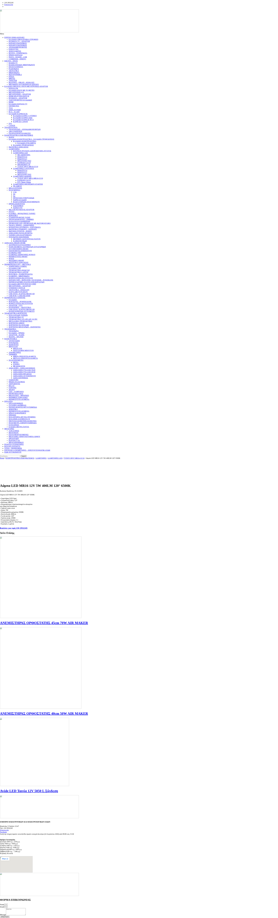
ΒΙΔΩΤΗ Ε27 (22, 159)
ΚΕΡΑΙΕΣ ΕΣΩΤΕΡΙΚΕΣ (18, 43)
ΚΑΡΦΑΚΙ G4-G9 (24, 163)
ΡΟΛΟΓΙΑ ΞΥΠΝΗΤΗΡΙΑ (14, 444)
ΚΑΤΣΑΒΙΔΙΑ (14, 425)
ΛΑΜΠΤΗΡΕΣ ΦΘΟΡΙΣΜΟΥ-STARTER (28, 184)
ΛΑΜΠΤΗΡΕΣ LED (20, 153)
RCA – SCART (14, 112)
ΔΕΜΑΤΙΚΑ (13, 215)
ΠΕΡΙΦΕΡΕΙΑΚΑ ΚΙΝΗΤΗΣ (14, 298)
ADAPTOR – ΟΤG (16, 305)
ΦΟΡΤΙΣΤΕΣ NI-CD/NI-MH (19, 325)
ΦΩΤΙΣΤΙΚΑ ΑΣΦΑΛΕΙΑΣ (18, 147)
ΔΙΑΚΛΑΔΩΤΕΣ (15, 51)
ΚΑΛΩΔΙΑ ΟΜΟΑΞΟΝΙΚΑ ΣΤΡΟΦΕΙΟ (23, 39)
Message (3, 915)
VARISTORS (13, 380)
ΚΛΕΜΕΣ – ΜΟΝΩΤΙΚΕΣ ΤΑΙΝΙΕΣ (22, 213)
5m (14, 196)
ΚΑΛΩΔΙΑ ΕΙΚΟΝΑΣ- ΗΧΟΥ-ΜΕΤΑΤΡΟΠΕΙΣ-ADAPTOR (26, 86)
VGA (11, 108)
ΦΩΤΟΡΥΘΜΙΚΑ (15, 75)
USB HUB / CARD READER (19, 296)
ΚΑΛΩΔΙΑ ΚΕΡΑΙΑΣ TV (18, 104)
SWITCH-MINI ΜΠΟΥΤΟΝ (23, 350)
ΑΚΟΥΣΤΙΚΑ (14, 71)
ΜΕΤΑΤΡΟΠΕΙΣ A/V (16, 92)
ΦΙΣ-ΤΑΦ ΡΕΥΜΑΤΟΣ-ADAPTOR (21, 210)
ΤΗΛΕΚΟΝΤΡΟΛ (10, 127)
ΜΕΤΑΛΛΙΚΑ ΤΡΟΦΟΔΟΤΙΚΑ (20, 321)
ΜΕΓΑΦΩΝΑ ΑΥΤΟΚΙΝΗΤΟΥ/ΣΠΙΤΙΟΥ (24, 84)
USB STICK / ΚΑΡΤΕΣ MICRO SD (22, 294)
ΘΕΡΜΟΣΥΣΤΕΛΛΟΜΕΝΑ (19, 399)
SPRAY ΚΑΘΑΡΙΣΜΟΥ (17, 413)
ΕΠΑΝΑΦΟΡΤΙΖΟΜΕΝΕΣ (18, 435)
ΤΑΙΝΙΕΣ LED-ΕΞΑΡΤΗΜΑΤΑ (20, 235)
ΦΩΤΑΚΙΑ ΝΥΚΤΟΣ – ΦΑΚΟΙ (20, 231)
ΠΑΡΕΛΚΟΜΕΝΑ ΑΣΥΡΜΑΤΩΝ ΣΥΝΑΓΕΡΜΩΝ (27, 247)
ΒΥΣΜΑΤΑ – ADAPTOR (18, 98)
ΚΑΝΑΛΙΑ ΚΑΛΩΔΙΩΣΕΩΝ (19, 221)
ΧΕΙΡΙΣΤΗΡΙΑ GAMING (18, 266)
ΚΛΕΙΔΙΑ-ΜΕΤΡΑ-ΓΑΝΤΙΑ (19, 427)
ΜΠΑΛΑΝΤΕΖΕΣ (15, 188)
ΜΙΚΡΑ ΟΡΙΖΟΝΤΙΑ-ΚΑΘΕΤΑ (24, 356)
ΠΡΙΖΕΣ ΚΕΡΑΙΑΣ (15, 55)
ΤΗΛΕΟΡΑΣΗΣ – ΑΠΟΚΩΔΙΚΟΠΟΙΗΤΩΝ (25, 129)
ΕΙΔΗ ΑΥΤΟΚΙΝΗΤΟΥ (13, 452)
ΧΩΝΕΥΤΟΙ (17, 208)
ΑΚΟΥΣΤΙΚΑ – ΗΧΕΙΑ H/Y (19, 290)
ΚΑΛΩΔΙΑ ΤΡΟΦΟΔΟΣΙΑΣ (23, 145)
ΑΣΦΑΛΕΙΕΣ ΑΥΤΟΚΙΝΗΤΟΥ (24, 376)
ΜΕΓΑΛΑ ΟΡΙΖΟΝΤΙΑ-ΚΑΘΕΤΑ (25, 358)
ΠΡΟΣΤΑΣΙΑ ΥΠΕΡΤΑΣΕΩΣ (23, 198)
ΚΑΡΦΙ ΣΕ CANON (20, 121)
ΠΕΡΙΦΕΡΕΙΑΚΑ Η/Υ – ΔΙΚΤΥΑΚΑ (17, 264)
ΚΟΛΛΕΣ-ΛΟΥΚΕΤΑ (12, 446)
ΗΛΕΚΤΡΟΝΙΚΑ (10, 339)
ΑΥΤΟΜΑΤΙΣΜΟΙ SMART (18, 249)
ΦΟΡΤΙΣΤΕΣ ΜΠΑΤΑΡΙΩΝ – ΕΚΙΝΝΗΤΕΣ (25, 327)
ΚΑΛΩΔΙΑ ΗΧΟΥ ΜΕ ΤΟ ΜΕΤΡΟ (21, 90)
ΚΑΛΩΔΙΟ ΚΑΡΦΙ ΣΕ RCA (23, 120)
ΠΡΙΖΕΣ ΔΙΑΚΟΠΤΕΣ (17, 204)
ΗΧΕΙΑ (11, 76)
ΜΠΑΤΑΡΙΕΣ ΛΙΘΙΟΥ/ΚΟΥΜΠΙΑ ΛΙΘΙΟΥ (24, 436)
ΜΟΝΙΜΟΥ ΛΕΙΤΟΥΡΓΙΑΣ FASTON (27, 239)
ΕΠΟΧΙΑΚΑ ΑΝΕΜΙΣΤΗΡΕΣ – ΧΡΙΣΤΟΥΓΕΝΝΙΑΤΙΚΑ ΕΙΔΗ (27, 450)
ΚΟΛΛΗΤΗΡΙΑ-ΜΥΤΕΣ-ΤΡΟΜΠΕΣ (22, 417)
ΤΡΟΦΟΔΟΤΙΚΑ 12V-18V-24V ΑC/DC (23, 319)
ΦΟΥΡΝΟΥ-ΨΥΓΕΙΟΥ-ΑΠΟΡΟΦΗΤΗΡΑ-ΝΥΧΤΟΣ (32, 151)
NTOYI (11, 211)
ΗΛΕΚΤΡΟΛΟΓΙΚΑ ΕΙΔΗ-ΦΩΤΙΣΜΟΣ (18, 135)
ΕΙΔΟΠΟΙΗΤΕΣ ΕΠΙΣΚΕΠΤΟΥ (20, 251)
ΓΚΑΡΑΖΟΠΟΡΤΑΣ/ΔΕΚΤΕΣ (20, 133)
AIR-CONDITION (15, 131)
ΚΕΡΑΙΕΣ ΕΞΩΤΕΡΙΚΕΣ (18, 45)
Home (2, 458)
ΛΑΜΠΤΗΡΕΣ (14, 149)
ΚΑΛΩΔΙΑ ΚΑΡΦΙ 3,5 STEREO (25, 116)
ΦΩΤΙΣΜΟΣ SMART (16, 260)
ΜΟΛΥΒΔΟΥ (14, 433)
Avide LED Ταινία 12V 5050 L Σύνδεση (29, 791)
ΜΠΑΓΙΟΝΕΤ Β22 (24, 161)
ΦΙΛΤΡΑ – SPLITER (16, 337)
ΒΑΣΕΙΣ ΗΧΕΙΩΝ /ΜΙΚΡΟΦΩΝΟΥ (22, 65)
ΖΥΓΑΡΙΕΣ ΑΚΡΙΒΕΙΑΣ (17, 405)
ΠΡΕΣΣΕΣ (12, 415)
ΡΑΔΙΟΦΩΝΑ (14, 69)
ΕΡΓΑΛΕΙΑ (8, 401)
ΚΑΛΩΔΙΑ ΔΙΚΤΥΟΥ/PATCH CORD (22, 284)
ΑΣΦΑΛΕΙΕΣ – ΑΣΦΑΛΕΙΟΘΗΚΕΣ (22, 368)
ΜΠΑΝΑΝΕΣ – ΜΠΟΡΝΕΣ (19, 395)
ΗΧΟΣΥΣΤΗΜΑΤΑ (16, 67)
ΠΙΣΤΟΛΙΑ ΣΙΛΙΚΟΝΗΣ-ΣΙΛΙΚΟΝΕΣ (22, 421)
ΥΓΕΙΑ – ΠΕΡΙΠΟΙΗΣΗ (13, 448)
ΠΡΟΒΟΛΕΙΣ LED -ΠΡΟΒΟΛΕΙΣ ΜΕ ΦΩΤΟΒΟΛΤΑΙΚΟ (30, 223)
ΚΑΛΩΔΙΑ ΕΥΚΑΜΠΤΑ (26, 143)
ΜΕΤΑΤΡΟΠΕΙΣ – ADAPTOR (20, 94)
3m (14, 194)
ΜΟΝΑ (15, 362)
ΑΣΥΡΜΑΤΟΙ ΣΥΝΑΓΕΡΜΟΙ (20, 245)
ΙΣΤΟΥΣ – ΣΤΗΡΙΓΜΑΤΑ (18, 53)
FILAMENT (17, 186)
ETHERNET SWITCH (17, 288)
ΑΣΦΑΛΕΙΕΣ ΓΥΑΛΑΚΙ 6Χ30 (24, 372)
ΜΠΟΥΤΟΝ (13, 346)
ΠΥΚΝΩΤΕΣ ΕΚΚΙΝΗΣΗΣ (19, 237)
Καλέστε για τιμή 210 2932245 (13, 528)
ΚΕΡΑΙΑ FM (13, 88)
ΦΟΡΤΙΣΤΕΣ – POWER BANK (20, 301)
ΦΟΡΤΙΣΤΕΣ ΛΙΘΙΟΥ (17, 323)
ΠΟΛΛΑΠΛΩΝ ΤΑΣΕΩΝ (18, 315)
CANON (12, 125)
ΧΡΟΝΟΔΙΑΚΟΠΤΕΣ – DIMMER (21, 219)
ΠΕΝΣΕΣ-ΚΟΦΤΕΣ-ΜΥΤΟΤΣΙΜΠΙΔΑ (23, 407)
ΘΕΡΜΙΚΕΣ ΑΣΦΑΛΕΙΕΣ (18, 397)
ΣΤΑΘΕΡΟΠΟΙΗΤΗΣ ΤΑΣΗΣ (19, 217)
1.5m (15, 192)
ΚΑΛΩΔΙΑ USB (15, 268)
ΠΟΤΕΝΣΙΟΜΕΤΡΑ (16, 360)
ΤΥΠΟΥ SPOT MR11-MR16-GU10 (30, 178)
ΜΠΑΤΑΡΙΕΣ (9, 429)
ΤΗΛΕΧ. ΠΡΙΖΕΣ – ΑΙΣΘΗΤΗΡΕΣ (21, 225)
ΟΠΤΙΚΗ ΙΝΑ (14, 106)
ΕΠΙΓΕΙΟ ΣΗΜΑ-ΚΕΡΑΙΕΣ (14, 37)
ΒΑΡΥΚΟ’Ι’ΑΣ (14, 440)
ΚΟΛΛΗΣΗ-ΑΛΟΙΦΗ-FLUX (19, 419)
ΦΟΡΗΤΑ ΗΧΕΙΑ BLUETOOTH (21, 278)
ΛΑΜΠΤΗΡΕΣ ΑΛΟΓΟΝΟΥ (23, 168)
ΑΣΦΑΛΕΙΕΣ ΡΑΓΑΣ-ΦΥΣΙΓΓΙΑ (20, 233)
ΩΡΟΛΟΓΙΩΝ (14, 438)
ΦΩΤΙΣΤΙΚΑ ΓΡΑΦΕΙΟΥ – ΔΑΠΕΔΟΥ (23, 229)
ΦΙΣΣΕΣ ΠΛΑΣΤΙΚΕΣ (17, 382)
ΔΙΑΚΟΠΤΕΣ (14, 345)
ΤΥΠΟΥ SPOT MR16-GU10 (27, 166)
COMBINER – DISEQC (17, 59)
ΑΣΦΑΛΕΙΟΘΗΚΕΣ (20, 378)
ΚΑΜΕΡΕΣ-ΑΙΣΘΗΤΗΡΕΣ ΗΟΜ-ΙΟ (22, 255)
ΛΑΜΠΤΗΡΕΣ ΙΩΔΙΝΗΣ (22, 176)
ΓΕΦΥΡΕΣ (12, 388)
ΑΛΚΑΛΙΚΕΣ (14, 431)
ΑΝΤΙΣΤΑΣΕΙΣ (14, 341)
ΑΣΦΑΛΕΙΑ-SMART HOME (15, 243)
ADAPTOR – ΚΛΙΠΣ (16, 335)
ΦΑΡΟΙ (11, 137)
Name (2, 905)
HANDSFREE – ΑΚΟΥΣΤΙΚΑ (20, 307)
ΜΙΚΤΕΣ (12, 78)
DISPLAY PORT (15, 110)
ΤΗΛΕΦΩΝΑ (14, 331)
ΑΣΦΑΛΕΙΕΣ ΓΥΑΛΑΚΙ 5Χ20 (24, 370)
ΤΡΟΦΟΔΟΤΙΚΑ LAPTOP (18, 272)
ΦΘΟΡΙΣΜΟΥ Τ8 (23, 165)
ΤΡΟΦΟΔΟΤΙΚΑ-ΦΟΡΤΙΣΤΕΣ (15, 313)
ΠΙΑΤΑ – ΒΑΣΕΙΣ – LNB (18, 57)
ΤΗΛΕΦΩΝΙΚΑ (10, 329)
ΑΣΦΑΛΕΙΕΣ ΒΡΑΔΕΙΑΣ (22, 374)
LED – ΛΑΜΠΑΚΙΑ (16, 391)
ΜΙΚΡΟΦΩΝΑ (14, 73)
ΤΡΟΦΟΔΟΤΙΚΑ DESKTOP (19, 270)
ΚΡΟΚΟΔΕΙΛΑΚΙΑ (16, 393)
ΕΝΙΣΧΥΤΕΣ (13, 49)
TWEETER (13, 80)
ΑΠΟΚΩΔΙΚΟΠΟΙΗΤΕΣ (18, 47)
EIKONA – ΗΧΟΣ (11, 61)
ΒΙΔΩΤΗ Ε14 (22, 157)
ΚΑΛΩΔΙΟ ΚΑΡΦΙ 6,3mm (22, 118)
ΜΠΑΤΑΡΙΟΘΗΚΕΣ (16, 442)
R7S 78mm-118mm (24, 182)
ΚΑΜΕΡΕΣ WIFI (15, 253)
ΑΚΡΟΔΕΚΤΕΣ (14, 384)
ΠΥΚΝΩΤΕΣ (13, 343)
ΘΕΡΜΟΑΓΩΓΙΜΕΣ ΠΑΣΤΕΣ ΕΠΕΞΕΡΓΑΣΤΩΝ (26, 282)
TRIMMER (13, 354)
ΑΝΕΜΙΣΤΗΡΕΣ (15, 352)
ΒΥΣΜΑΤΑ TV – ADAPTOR (19, 41)
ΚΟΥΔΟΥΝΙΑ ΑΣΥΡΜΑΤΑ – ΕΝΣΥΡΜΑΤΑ (25, 227)
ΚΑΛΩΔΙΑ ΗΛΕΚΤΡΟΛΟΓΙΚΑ (24, 141)
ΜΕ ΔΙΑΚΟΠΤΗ (19, 366)
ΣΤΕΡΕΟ (16, 364)
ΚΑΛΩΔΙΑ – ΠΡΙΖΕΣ (16, 333)
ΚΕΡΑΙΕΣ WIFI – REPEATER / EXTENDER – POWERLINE (31, 280)
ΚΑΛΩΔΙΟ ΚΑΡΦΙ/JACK (18, 114)
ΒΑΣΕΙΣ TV (13, 63)
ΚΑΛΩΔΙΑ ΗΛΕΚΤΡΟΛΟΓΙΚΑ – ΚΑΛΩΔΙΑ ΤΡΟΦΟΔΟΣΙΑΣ (31, 139)
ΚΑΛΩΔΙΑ (13, 300)
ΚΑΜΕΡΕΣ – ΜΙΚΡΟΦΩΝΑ (19, 276)
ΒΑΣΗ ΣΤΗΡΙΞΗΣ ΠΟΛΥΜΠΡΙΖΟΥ (26, 202)
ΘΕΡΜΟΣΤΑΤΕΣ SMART (18, 256)
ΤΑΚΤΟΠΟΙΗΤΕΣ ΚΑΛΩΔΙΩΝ (20, 100)
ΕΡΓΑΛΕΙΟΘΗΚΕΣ (16, 403)
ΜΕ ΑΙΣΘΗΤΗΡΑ (23, 155)
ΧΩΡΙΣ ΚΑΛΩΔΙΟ (20, 200)
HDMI (11, 102)
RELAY (12, 386)
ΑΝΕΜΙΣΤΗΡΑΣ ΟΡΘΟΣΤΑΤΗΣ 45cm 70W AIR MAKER (44, 623)
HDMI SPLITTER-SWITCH (19, 96)
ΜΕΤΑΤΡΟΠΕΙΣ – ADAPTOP (20, 286)
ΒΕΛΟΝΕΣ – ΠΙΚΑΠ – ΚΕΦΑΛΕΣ (21, 82)
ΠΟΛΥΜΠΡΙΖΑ (14, 190)
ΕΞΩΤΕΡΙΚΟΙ (18, 206)
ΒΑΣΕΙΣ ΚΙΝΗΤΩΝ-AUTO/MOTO (22, 311)
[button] (139, 34)
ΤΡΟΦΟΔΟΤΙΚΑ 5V (16, 317)
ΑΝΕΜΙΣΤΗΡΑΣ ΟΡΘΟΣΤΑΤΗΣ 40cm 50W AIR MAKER (44, 713)
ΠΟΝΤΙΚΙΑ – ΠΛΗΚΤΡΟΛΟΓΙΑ (21, 274)
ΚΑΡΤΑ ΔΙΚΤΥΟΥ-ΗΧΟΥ (18, 292)
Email (2, 907)
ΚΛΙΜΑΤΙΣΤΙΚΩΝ (20, 241)
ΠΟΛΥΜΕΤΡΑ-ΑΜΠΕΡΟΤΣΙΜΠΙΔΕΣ (23, 423)
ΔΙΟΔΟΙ (12, 390)
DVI (10, 123)
